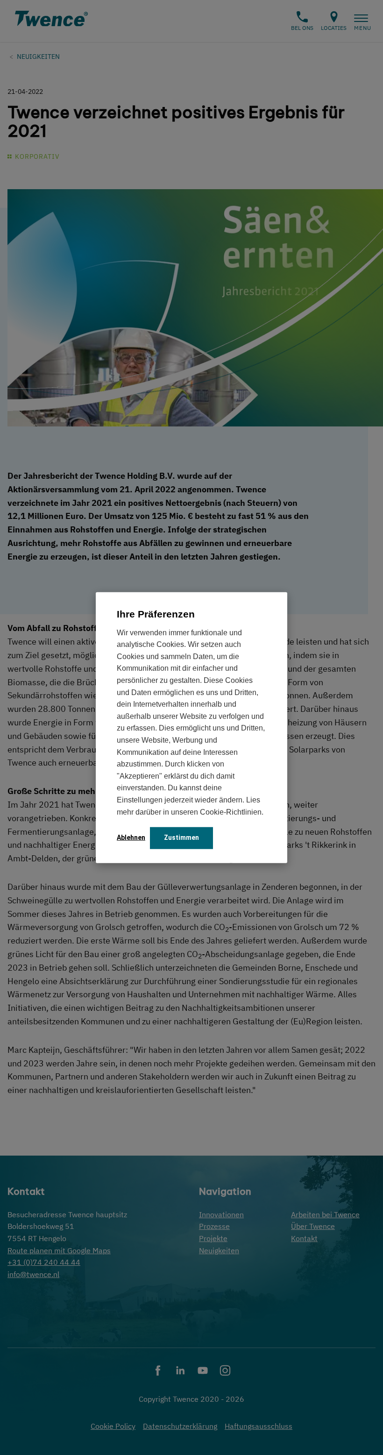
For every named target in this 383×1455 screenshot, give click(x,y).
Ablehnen (131, 837)
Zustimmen (181, 837)
